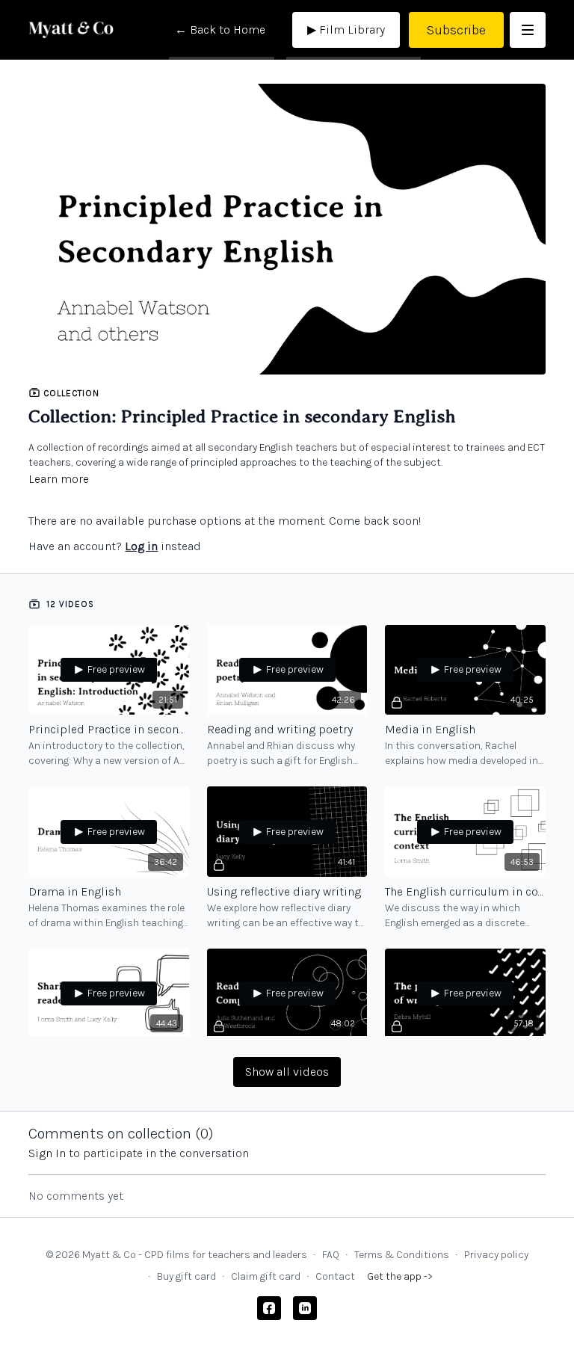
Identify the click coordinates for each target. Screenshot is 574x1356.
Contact (335, 1276)
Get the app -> (400, 1276)
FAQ (330, 1254)
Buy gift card (186, 1276)
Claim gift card (265, 1276)
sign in (47, 1153)
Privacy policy (496, 1254)
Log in (141, 546)
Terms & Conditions (401, 1254)
